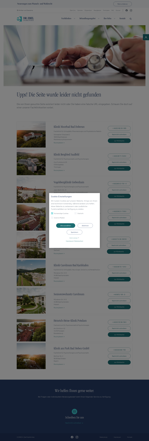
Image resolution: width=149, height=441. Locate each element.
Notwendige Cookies (61, 213)
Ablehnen (85, 225)
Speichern (74, 232)
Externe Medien (59, 218)
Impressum (70, 241)
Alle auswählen (65, 225)
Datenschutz (78, 241)
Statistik (80, 213)
